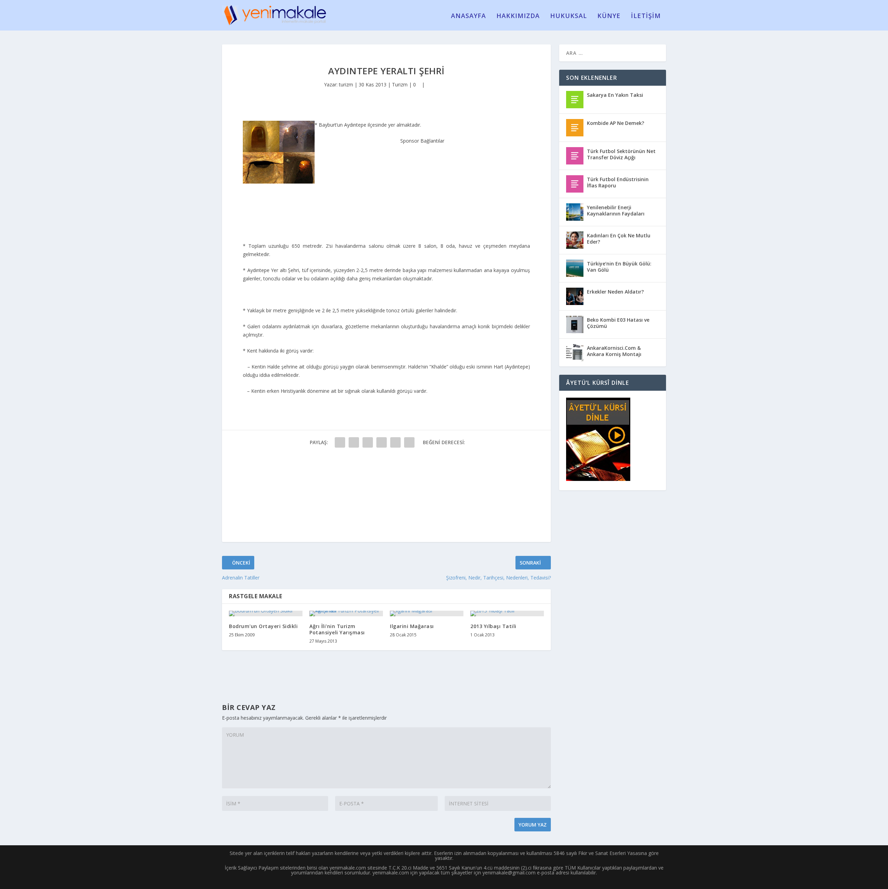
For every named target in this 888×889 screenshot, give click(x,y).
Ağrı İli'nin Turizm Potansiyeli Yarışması (337, 629)
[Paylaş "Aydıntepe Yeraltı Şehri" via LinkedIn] (409, 442)
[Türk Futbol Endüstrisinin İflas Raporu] (574, 184)
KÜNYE (609, 16)
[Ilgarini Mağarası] (426, 613)
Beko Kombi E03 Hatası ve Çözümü (618, 322)
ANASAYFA (468, 16)
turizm (346, 84)
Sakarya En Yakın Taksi (615, 95)
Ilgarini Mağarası (412, 626)
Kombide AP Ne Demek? (615, 123)
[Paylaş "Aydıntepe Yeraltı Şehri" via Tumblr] (381, 442)
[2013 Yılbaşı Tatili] (507, 613)
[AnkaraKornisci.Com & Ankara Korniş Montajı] (574, 352)
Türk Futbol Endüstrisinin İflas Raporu (618, 182)
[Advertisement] (422, 188)
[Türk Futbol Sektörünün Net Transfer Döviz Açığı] (574, 155)
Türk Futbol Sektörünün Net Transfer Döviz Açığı (621, 154)
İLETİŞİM (646, 16)
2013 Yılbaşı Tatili (493, 626)
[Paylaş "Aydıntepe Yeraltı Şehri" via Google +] (368, 442)
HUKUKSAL (568, 16)
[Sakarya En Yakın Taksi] (574, 99)
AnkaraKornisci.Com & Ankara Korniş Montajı (614, 351)
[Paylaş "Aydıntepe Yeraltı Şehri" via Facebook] (340, 442)
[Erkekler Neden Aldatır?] (574, 296)
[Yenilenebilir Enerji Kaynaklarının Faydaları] (574, 212)
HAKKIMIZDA (518, 16)
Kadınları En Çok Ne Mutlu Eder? (618, 238)
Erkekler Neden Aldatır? (615, 291)
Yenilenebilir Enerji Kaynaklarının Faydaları (615, 210)
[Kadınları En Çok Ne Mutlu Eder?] (574, 240)
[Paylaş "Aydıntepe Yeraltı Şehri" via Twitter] (354, 442)
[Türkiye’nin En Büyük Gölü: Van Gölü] (574, 268)
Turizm (400, 84)
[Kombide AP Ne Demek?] (574, 127)
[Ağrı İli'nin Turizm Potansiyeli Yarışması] (346, 613)
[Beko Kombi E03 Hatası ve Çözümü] (574, 324)
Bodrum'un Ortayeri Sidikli (263, 626)
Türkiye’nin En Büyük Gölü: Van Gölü (619, 266)
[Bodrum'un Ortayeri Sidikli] (265, 613)
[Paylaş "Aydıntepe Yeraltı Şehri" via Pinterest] (395, 442)
